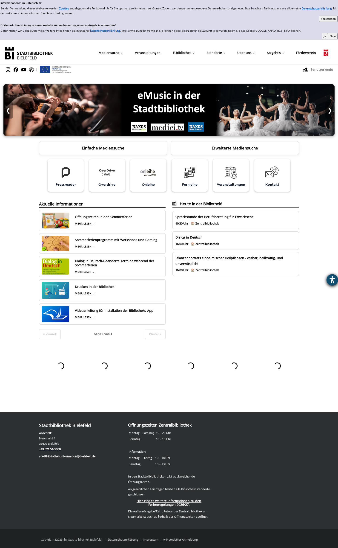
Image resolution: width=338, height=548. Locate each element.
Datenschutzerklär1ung (317, 8)
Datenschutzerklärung (123, 539)
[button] (111, 52)
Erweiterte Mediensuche (235, 148)
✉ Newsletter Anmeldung (180, 539)
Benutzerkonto (321, 69)
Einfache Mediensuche (103, 148)
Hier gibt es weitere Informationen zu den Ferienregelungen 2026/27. (169, 503)
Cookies (64, 8)
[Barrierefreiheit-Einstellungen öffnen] (332, 280)
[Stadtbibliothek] (29, 53)
